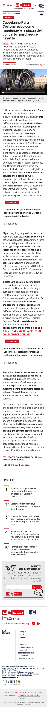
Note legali (12, 695)
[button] (41, 14)
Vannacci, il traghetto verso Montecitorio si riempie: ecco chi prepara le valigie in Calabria (24, 492)
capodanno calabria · (30, 457)
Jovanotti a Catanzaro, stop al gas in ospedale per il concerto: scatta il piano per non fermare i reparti (25, 520)
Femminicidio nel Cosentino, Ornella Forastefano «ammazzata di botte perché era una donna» (24, 550)
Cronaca (16, 13)
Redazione (8, 692)
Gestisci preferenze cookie (29, 695)
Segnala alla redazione (21, 692)
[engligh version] (8, 5)
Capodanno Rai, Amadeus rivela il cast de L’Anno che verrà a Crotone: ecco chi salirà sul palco (23, 212)
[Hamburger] (4, 5)
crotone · (13, 457)
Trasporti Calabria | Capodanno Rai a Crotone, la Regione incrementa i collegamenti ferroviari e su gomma (23, 351)
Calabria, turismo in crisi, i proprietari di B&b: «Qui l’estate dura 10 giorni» (25, 506)
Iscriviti (37, 586)
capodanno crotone (13, 459)
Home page (6, 13)
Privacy (33, 692)
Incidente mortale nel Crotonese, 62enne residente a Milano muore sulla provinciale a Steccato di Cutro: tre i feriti (25, 535)
